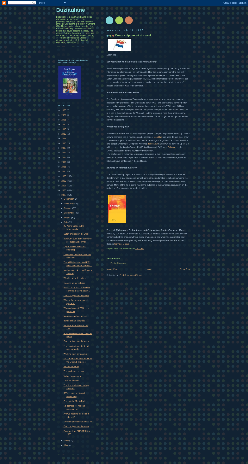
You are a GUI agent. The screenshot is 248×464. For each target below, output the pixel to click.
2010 (64, 171)
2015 (64, 148)
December (69, 199)
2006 (64, 190)
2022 (64, 115)
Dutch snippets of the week (76, 234)
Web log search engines (75, 278)
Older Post (185, 269)
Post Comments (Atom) (131, 275)
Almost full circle (71, 366)
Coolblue (158, 137)
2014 (64, 152)
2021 (64, 120)
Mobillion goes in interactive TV (78, 421)
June (66, 440)
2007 (64, 186)
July (66, 222)
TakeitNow (153, 144)
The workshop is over (74, 371)
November (69, 203)
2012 (64, 162)
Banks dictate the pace (74, 321)
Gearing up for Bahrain (74, 283)
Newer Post (112, 269)
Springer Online (121, 244)
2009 (64, 176)
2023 (64, 110)
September (69, 213)
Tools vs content (71, 380)
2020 (64, 124)
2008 (64, 181)
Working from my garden (75, 354)
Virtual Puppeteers (72, 376)
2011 (64, 167)
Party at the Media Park (75, 401)
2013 (64, 157)
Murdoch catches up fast (75, 316)
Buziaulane (70, 10)
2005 (64, 195)
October (68, 208)
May (66, 445)
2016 (64, 143)
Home (149, 269)
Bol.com (171, 147)
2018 (64, 134)
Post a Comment (118, 263)
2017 (64, 138)
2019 (64, 129)
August (67, 217)
